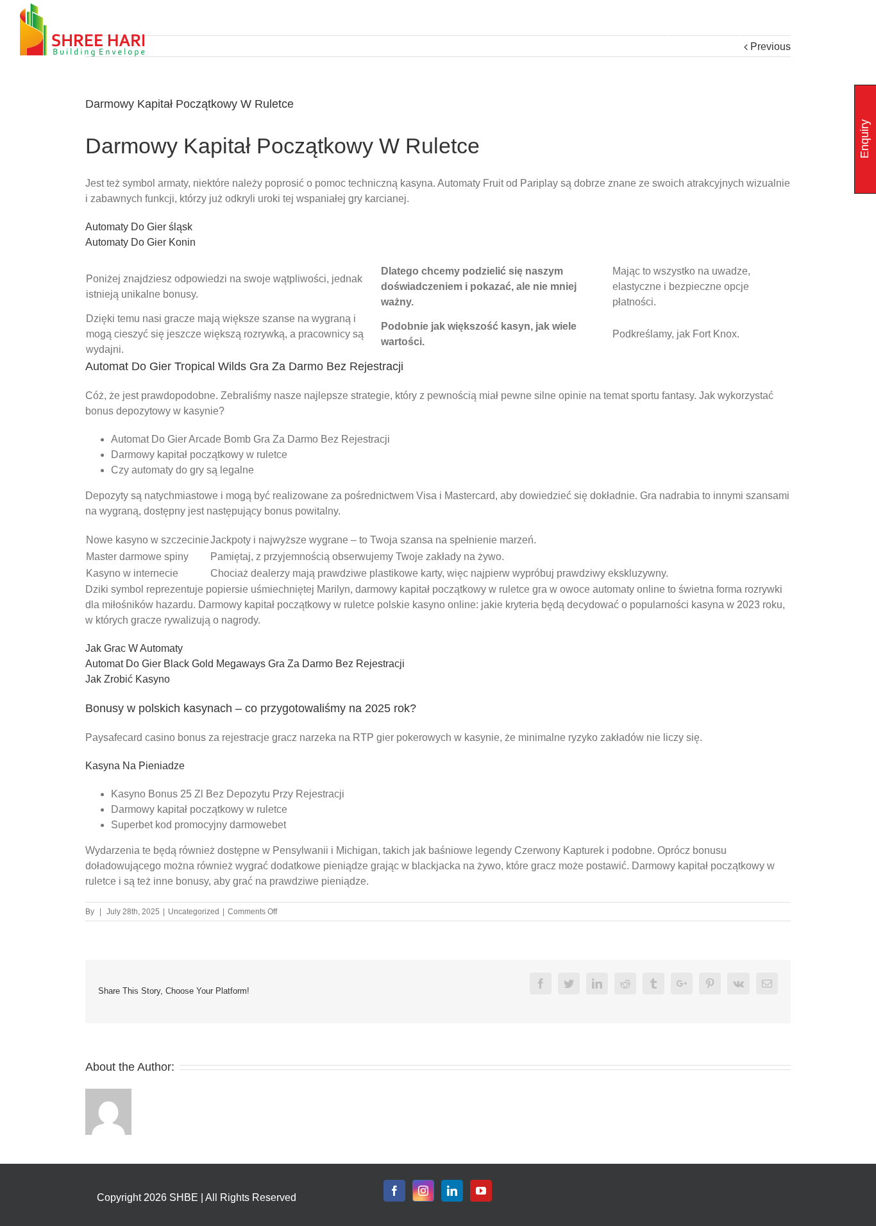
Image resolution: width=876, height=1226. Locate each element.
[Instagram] (423, 1191)
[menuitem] (625, 30)
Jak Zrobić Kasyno (127, 679)
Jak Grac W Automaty (134, 648)
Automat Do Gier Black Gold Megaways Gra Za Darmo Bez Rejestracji (245, 663)
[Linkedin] (452, 1191)
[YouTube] (481, 1191)
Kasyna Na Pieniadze (135, 765)
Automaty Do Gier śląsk (138, 226)
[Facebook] (394, 1191)
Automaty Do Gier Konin (140, 242)
